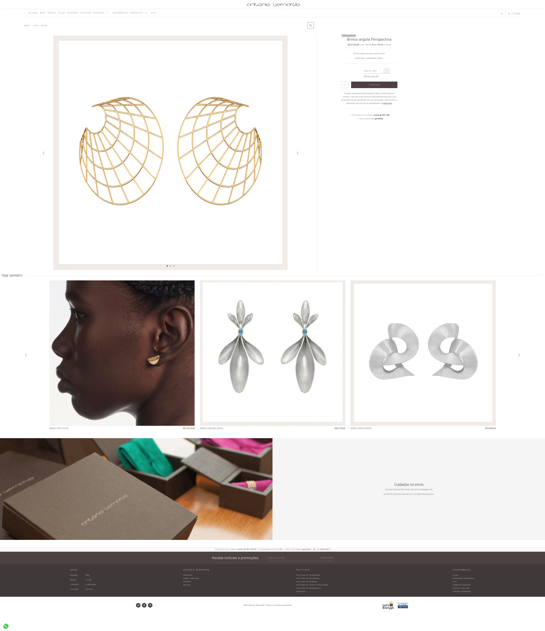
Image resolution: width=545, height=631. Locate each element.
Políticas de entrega (306, 582)
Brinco (52, 13)
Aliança (33, 13)
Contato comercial (461, 591)
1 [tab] (167, 266)
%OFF (154, 13)
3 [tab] (174, 266)
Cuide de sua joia (460, 588)
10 (367, 45)
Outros (89, 589)
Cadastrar (326, 558)
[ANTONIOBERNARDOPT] (26, 26)
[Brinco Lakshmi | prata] (272, 353)
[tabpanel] (170, 153)
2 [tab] (170, 266)
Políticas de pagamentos (308, 588)
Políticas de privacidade (308, 575)
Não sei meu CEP (371, 76)
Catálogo (187, 575)
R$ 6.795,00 (377, 45)
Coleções (99, 13)
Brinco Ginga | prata (361, 428)
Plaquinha (91, 585)
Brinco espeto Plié (59, 428)
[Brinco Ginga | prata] (423, 353)
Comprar (122, 422)
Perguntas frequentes (463, 578)
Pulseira (85, 13)
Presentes (137, 13)
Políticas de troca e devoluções (312, 585)
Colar (61, 13)
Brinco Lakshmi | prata (211, 428)
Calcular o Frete (373, 71)
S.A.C (454, 582)
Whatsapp (387, 103)
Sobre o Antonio (191, 578)
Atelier (186, 585)
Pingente (72, 13)
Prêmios (187, 582)
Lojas (455, 575)
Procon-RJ (301, 591)
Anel (43, 13)
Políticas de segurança (307, 578)
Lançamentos (120, 13)
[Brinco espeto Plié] (122, 353)
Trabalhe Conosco (461, 585)
